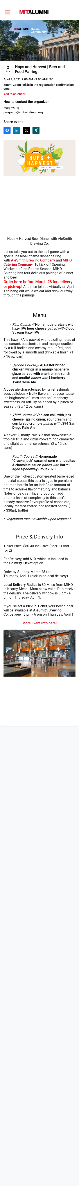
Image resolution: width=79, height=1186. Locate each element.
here (18, 281)
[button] (14, 94)
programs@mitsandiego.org (23, 112)
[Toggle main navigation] (7, 12)
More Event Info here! (39, 623)
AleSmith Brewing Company (33, 260)
